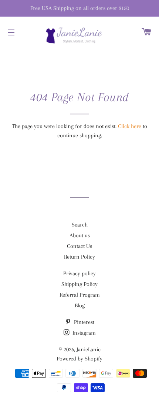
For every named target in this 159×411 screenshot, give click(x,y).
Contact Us (79, 246)
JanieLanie (89, 349)
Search (80, 224)
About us (80, 235)
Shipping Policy (79, 284)
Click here (129, 126)
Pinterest (83, 322)
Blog (80, 305)
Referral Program (80, 294)
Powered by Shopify (79, 358)
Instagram (83, 332)
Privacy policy (79, 273)
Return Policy (79, 256)
